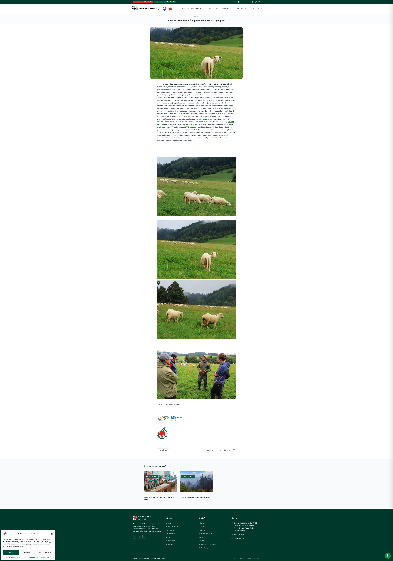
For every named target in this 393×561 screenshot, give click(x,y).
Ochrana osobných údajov (207, 544)
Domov (196, 17)
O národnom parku (194, 9)
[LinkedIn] (225, 450)
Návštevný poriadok (205, 533)
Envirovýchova (226, 9)
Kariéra (201, 537)
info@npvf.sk (239, 538)
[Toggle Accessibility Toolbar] (388, 556)
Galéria (168, 537)
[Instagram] (256, 2)
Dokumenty (202, 523)
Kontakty (201, 541)
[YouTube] (259, 2)
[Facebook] (252, 2)
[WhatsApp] (229, 450)
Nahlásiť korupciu (204, 548)
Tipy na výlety (240, 9)
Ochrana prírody (188, 476)
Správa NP (202, 530)
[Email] (234, 450)
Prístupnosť (257, 558)
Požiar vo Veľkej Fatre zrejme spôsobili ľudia (195, 497)
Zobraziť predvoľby (44, 552)
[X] (220, 450)
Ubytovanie (169, 544)
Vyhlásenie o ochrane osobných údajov (38, 557)
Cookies (249, 558)
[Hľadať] (247, 2)
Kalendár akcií (212, 9)
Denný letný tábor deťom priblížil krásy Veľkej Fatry (159, 498)
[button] (52, 534)
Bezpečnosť (163, 450)
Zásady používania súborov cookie (16, 557)
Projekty (201, 526)
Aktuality (181, 9)
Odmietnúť (28, 552)
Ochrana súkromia (239, 558)
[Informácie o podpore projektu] (146, 8)
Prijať (11, 552)
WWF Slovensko (202, 119)
